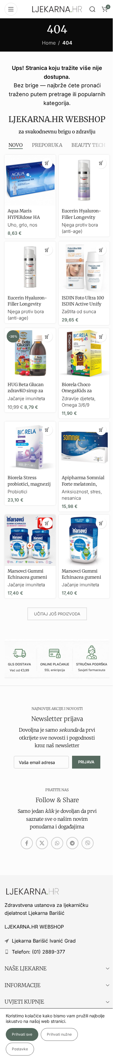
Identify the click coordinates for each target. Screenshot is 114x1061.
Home (49, 43)
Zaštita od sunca (79, 311)
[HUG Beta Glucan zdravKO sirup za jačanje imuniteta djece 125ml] (30, 353)
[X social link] (42, 843)
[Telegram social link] (72, 843)
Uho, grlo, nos (22, 225)
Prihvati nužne (59, 1034)
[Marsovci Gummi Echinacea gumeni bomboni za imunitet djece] (84, 540)
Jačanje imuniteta (26, 398)
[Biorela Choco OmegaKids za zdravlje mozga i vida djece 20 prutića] (84, 353)
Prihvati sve (22, 1034)
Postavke (20, 1049)
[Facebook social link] (27, 843)
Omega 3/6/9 (75, 405)
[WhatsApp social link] (57, 843)
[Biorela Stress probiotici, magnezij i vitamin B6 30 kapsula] (30, 447)
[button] (47, 163)
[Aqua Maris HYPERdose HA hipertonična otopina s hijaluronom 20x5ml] (30, 180)
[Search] (92, 9)
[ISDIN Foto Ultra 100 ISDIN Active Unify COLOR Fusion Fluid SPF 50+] (84, 267)
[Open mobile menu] (11, 9)
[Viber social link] (87, 843)
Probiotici (17, 491)
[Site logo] (57, 8)
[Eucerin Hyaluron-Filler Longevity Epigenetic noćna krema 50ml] (84, 180)
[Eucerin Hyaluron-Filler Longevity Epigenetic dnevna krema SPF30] (30, 267)
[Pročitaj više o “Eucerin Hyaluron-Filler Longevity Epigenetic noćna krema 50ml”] (101, 163)
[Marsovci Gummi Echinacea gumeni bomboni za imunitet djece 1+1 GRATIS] (30, 540)
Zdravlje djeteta (78, 398)
